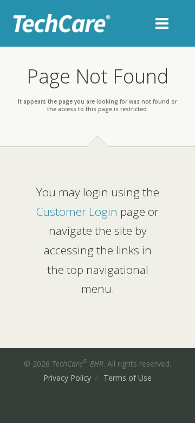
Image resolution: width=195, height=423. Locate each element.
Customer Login (77, 211)
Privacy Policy (67, 378)
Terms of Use (127, 378)
